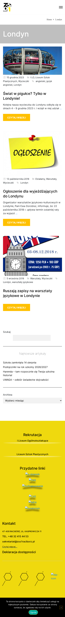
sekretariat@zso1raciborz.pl (18, 541)
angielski (40, 81)
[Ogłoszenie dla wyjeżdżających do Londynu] (32, 153)
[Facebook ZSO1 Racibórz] (8, 579)
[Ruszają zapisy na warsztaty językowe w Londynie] (32, 255)
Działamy (40, 178)
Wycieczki (23, 81)
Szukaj (7, 331)
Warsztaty (51, 178)
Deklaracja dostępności (19, 552)
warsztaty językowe (22, 282)
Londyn (18, 84)
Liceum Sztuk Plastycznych (32, 454)
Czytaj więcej (16, 117)
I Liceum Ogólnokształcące (32, 440)
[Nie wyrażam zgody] (61, 607)
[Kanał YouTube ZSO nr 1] (24, 579)
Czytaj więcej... (9, 546)
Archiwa (7, 394)
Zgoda (33, 612)
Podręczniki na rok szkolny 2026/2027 (25, 367)
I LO (32, 77)
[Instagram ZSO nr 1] (41, 579)
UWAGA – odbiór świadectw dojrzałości (26, 379)
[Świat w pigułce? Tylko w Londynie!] (32, 60)
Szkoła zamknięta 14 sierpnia (19, 362)
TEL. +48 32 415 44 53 (15, 536)
